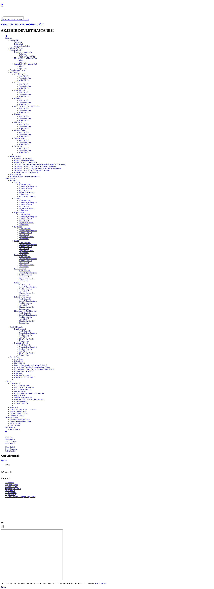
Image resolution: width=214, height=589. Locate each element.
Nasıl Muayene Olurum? (23, 389)
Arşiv (16, 82)
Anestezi (17, 198)
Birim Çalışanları (25, 78)
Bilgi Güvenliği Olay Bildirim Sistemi (23, 409)
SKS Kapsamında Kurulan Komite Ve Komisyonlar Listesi (35, 166)
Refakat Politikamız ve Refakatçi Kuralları (29, 399)
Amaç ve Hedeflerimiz (22, 46)
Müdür (21, 60)
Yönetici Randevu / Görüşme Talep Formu (25, 176)
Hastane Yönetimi (16, 50)
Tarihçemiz (18, 42)
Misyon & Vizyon (16, 48)
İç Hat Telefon (24, 80)
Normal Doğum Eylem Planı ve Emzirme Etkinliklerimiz (34, 369)
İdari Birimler (14, 72)
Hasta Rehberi (15, 383)
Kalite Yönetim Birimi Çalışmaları (26, 172)
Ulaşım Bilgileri (15, 425)
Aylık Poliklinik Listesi (18, 411)
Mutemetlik (18, 122)
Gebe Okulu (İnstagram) (22, 375)
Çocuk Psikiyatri (20, 269)
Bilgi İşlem (18, 98)
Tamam (3, 587)
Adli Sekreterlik (19, 74)
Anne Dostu (18, 359)
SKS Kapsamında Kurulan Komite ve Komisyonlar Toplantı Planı (37, 168)
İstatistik (17, 114)
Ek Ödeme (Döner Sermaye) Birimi (26, 106)
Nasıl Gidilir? (23, 76)
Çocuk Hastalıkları (20, 255)
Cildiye (16, 241)
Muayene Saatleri (20, 391)
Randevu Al (14, 407)
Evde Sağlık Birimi (21, 343)
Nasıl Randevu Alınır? (22, 385)
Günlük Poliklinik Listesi (18, 413)
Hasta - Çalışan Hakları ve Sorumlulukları (29, 393)
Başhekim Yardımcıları (27, 56)
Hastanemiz (14, 40)
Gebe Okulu (18, 373)
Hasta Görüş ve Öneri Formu (20, 419)
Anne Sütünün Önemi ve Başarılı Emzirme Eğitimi (32, 367)
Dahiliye (17, 283)
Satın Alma (18, 146)
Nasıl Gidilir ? (24, 190)
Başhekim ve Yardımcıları (23, 52)
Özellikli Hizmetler (16, 327)
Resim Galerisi (15, 429)
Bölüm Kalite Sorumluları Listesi (25, 162)
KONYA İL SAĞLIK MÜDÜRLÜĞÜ (22, 24)
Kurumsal (8, 38)
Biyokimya (18, 227)
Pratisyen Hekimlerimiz (27, 196)
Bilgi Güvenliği (15, 174)
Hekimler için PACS (17, 415)
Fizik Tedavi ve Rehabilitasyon (25, 311)
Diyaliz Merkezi (20, 329)
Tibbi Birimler (10, 178)
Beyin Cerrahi (19, 213)
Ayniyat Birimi (19, 90)
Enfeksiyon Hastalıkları (22, 297)
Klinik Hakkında (25, 184)
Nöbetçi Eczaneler (20, 401)
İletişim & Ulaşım (11, 417)
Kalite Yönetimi (15, 156)
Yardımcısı (22, 62)
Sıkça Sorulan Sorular (26, 192)
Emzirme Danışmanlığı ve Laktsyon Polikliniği (30, 365)
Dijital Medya (10, 427)
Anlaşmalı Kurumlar (21, 403)
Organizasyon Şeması (17, 70)
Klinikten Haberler (25, 188)
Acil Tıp (17, 182)
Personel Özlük (19, 130)
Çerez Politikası (100, 583)
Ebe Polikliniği (19, 363)
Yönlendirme (10, 381)
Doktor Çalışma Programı (28, 186)
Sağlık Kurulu (19, 138)
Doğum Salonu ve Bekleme (24, 371)
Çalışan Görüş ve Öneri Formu (21, 421)
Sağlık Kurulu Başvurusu (23, 397)
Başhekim (22, 54)
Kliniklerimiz (14, 180)
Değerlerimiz (18, 44)
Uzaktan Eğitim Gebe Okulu (24, 377)
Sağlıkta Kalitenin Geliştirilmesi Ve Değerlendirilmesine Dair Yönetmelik (40, 164)
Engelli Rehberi (19, 395)
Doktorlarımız (24, 194)
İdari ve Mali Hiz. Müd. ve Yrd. (25, 58)
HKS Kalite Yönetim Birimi (24, 160)
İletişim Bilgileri (15, 423)
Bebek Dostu (19, 361)
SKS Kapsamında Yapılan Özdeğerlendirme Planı (31, 170)
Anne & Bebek (15, 357)
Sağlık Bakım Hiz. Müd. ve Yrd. (25, 64)
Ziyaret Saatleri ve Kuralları (24, 387)
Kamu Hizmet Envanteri (22, 158)
